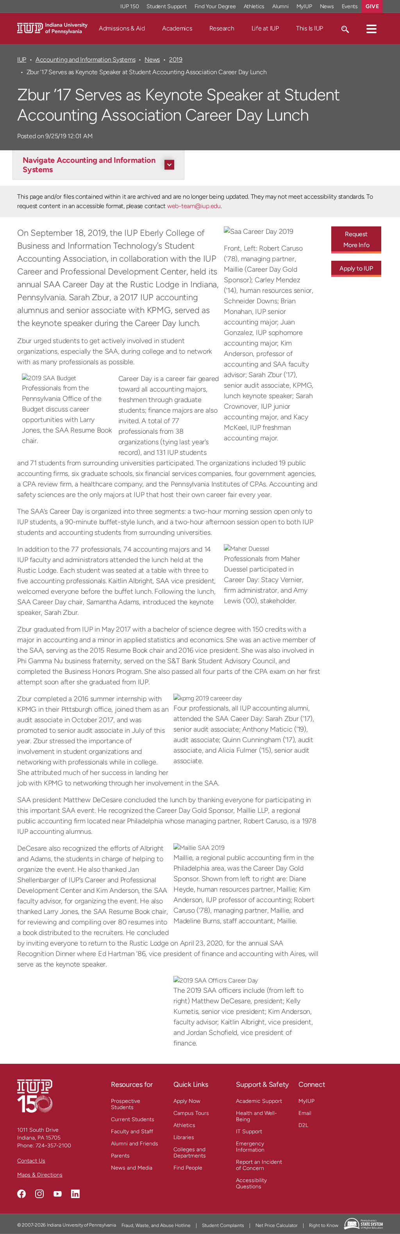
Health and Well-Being (256, 1116)
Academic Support (259, 1101)
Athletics (254, 6)
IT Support (249, 1131)
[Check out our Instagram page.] (39, 1193)
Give (372, 6)
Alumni (280, 6)
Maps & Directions (39, 1175)
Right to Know (323, 1225)
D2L (303, 1125)
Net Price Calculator (276, 1225)
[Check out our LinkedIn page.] (75, 1193)
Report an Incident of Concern (259, 1165)
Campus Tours (191, 1113)
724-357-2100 (53, 1145)
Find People (187, 1168)
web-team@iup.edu (194, 206)
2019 (175, 59)
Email (304, 1113)
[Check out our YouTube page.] (57, 1193)
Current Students (132, 1119)
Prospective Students (125, 1104)
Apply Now (186, 1101)
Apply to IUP (356, 268)
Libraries (183, 1137)
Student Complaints (223, 1225)
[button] (371, 28)
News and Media (131, 1168)
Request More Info (356, 239)
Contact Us (31, 1160)
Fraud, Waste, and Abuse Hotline (156, 1225)
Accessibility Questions (251, 1183)
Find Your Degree (215, 6)
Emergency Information (250, 1146)
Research (221, 28)
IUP (21, 59)
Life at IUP (265, 28)
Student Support (166, 6)
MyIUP (304, 6)
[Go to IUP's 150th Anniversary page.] (34, 1095)
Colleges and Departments (189, 1152)
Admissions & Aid (122, 28)
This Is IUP (309, 28)
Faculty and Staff (132, 1131)
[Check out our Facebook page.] (21, 1193)
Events (350, 6)
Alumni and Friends (134, 1143)
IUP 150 (129, 6)
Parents (120, 1155)
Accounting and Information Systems (85, 59)
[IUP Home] (52, 28)
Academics (177, 28)
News (327, 6)
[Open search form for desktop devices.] (344, 28)
